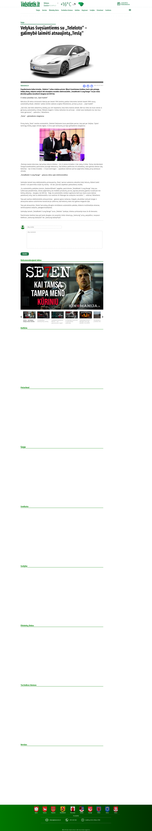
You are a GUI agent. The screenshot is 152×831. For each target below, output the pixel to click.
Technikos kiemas (67, 10)
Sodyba (92, 10)
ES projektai (76, 815)
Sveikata (108, 10)
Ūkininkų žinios (54, 10)
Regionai (85, 10)
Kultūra (77, 10)
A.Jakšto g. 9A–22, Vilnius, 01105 (92, 820)
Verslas (44, 10)
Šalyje (38, 10)
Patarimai (100, 10)
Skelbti (24, 254)
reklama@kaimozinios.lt (55, 820)
